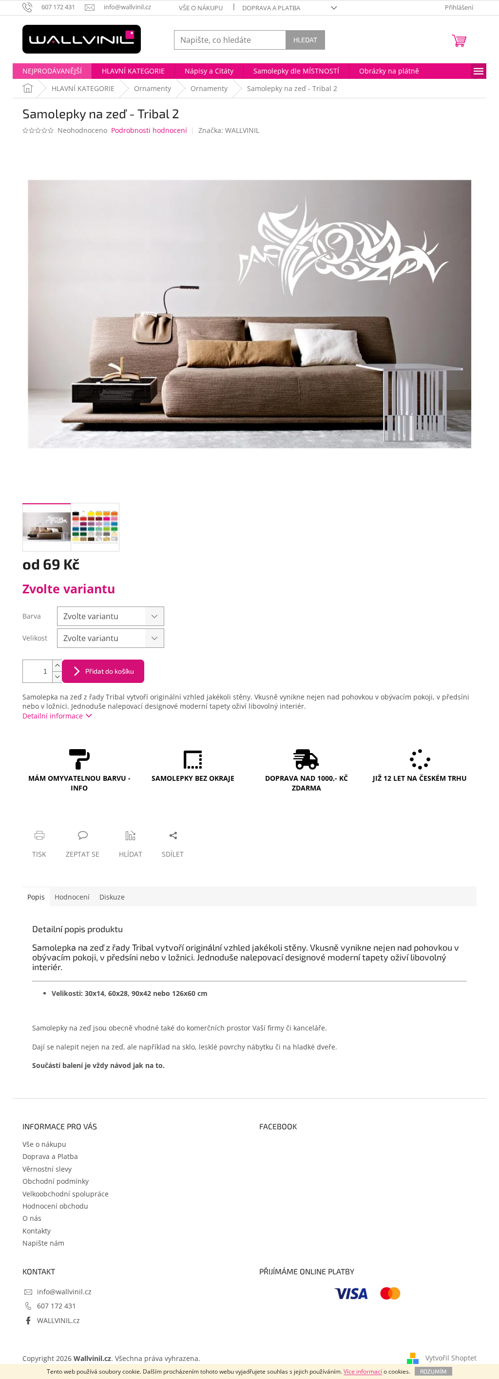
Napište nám (43, 1243)
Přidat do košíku (109, 671)
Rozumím (433, 1371)
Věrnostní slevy (47, 1169)
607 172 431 (56, 1305)
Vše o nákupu (201, 7)
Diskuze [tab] (112, 896)
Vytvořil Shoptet (451, 1357)
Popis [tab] (36, 896)
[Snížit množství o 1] (57, 676)
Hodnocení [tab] (72, 896)
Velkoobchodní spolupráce (65, 1193)
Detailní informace (52, 715)
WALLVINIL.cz (58, 1320)
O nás (31, 1218)
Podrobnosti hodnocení (149, 130)
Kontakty (36, 1230)
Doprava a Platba (271, 7)
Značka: (228, 130)
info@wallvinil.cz (64, 1291)
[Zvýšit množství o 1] (57, 665)
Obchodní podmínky (55, 1181)
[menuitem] (52, 71)
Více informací (363, 1371)
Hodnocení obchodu (55, 1206)
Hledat (305, 40)
